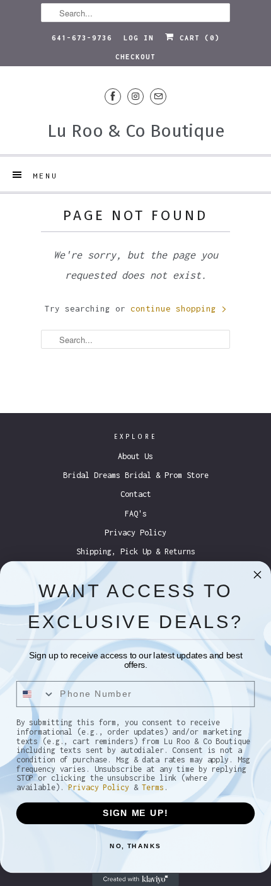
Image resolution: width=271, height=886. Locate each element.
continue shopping (175, 308)
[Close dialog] (258, 574)
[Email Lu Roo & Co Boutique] (158, 96)
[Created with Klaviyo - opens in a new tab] (135, 879)
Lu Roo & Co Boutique (135, 130)
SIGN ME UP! (135, 813)
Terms (152, 787)
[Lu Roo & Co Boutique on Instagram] (135, 96)
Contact (135, 494)
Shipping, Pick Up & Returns (135, 551)
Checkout (135, 57)
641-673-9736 (82, 38)
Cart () (197, 38)
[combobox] (36, 694)
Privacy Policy (135, 532)
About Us (135, 456)
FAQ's (136, 513)
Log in (139, 38)
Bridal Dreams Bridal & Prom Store (136, 475)
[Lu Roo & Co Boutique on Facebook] (113, 96)
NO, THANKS (135, 845)
